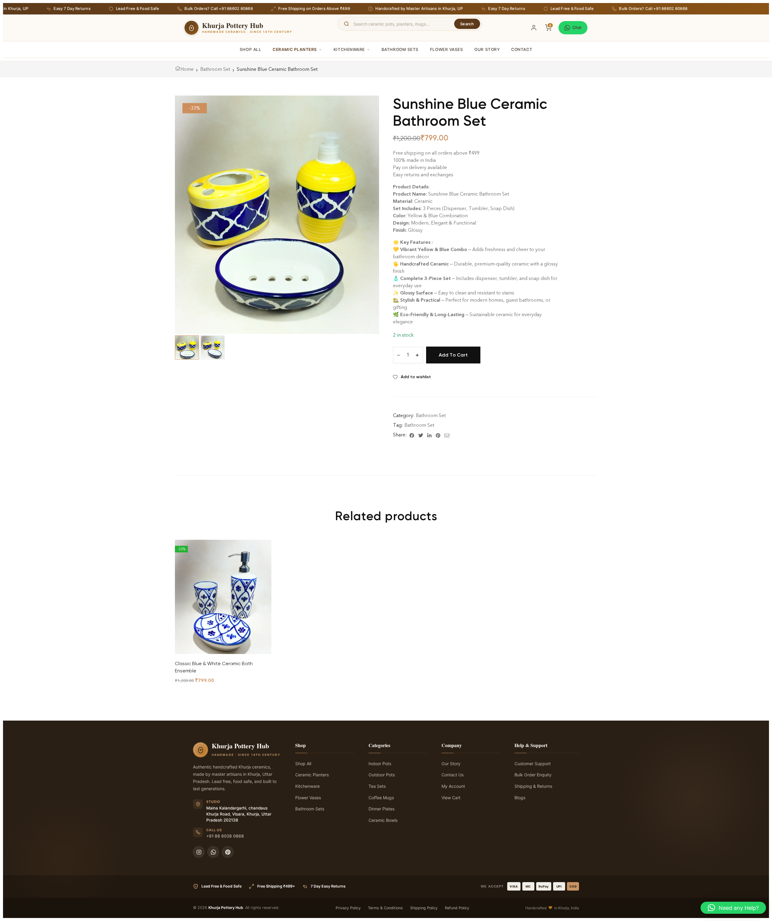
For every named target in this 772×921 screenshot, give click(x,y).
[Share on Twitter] (421, 434)
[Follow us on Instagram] (198, 852)
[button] (733, 908)
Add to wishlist (416, 376)
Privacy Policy (348, 908)
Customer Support (532, 763)
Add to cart (453, 355)
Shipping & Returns (533, 786)
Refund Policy (457, 908)
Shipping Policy (424, 908)
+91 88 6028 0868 (225, 836)
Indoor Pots (380, 763)
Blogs (519, 797)
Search (467, 23)
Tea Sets (377, 786)
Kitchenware (349, 49)
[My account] (533, 27)
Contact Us (452, 774)
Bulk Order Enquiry (533, 774)
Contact (521, 49)
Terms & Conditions (385, 908)
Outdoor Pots (382, 774)
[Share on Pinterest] (438, 434)
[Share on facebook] (412, 434)
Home (187, 69)
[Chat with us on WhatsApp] (213, 852)
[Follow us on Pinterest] (227, 852)
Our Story (487, 49)
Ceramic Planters (295, 49)
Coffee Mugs (381, 797)
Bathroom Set (215, 69)
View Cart (450, 797)
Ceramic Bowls (383, 820)
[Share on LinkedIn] (429, 434)
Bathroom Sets (400, 49)
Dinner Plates (381, 808)
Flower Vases (446, 49)
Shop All (250, 49)
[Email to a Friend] (447, 434)
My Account (453, 786)
